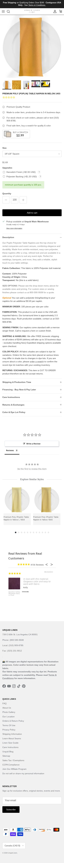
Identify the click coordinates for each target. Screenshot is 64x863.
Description (8, 237)
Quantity (6, 193)
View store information (14, 228)
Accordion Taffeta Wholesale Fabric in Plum (14, 593)
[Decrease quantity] (6, 199)
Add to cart (32, 213)
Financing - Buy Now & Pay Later (19, 389)
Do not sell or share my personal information (23, 773)
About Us (6, 708)
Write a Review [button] (33, 443)
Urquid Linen (12, 853)
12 (48, 532)
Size (4, 148)
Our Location (8, 716)
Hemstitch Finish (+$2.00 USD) (21, 172)
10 (42, 532)
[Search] (10, 11)
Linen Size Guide (10, 743)
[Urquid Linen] (32, 11)
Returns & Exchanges (13, 405)
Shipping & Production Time (16, 382)
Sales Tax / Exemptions (13, 760)
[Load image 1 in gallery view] (32, 47)
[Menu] (3, 11)
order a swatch (37, 361)
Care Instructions (11, 397)
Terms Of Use (8, 725)
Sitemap (6, 756)
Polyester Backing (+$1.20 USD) (21, 176)
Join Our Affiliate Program (14, 769)
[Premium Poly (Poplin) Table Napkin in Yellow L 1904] (17, 499)
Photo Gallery (8, 712)
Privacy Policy (8, 729)
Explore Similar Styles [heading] (32, 479)
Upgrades (7, 168)
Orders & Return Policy (13, 721)
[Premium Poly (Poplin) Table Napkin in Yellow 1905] (46, 499)
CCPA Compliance (10, 764)
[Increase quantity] (23, 199)
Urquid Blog (7, 751)
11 (45, 532)
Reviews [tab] (10, 450)
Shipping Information (12, 734)
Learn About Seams (11, 738)
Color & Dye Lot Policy (13, 412)
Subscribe (11, 809)
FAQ (4, 703)
